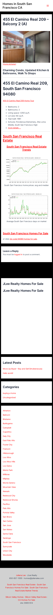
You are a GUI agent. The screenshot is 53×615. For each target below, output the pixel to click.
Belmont (6, 415)
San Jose (7, 525)
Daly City (7, 436)
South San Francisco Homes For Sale (25, 233)
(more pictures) (9, 64)
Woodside (7, 555)
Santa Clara (8, 534)
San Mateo (7, 529)
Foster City (7, 445)
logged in (18, 254)
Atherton (7, 411)
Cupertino (7, 432)
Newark (6, 491)
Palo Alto (7, 508)
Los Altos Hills (9, 461)
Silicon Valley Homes (15, 597)
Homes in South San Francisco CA (17, 5)
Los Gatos (7, 466)
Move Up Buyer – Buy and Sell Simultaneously (22, 369)
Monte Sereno (9, 483)
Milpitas (6, 479)
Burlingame (7, 423)
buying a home (9, 393)
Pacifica (6, 504)
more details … (14, 128)
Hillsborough (8, 453)
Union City (7, 551)
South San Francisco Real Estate (21, 584)
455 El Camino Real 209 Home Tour (18, 101)
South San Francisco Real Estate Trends (27, 148)
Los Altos (7, 457)
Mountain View (9, 487)
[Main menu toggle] (47, 5)
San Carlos (7, 521)
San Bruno (7, 517)
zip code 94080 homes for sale (23, 239)
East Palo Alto (9, 440)
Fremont (6, 449)
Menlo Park (8, 470)
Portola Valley (9, 512)
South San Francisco (12, 542)
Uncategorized (9, 397)
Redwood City (9, 495)
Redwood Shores (10, 500)
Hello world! (8, 373)
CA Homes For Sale (26, 600)
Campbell (7, 428)
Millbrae (6, 474)
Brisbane (6, 419)
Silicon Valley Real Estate (35, 597)
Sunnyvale (7, 546)
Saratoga (7, 538)
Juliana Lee (21, 575)
